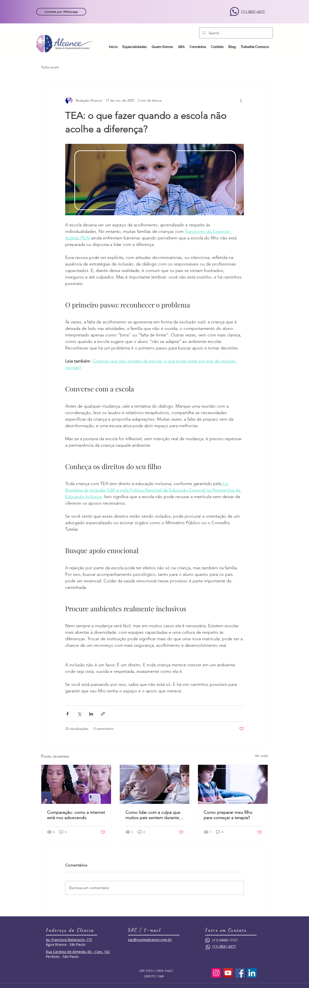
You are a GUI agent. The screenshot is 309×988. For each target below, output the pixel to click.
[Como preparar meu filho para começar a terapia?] (233, 784)
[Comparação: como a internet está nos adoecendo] (76, 784)
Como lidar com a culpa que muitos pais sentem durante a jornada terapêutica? (154, 815)
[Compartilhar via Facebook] (67, 713)
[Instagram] (216, 973)
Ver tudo (261, 755)
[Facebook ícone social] (240, 973)
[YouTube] (228, 973)
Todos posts (50, 67)
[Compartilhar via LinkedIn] (91, 713)
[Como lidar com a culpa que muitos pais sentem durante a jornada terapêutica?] (155, 784)
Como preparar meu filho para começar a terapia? (228, 815)
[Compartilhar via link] (103, 713)
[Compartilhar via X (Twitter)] (79, 713)
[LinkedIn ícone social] (252, 973)
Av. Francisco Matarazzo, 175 (69, 939)
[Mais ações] (241, 100)
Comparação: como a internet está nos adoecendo (76, 815)
